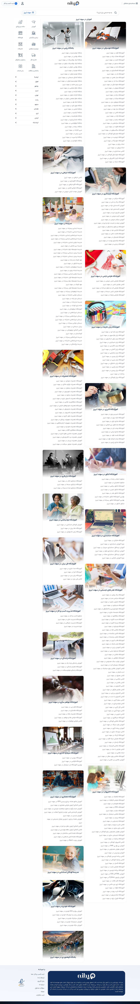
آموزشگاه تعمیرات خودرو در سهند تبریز (69, 427)
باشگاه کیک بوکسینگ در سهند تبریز (70, 60)
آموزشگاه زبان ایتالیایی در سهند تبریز (112, 353)
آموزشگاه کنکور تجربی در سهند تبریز (112, 490)
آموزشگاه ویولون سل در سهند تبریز (112, 102)
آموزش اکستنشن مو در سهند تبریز (113, 209)
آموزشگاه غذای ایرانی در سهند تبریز (113, 432)
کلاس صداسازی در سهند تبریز (114, 151)
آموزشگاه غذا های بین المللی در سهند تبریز (110, 425)
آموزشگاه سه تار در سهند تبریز (114, 81)
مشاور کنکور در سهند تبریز (115, 504)
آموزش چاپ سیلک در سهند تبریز (113, 725)
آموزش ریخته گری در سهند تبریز (113, 728)
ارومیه (36, 77)
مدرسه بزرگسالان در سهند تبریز (72, 344)
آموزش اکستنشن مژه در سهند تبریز (112, 206)
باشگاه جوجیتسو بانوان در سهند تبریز (70, 81)
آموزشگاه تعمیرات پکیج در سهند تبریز (69, 395)
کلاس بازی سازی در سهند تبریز (114, 828)
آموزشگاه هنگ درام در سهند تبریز (113, 56)
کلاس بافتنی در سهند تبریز (115, 683)
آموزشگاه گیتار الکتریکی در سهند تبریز (112, 158)
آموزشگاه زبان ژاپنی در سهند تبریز (113, 367)
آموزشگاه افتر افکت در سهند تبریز (113, 881)
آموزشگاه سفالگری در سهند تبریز (113, 616)
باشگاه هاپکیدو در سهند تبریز (72, 116)
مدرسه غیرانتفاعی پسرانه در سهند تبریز (69, 337)
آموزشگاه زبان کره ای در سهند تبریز (113, 332)
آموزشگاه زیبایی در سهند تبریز (114, 244)
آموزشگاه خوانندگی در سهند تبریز (113, 85)
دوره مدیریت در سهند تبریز (73, 626)
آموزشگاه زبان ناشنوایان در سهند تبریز (69, 532)
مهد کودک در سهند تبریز (74, 285)
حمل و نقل (34, 60)
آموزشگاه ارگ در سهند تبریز (115, 116)
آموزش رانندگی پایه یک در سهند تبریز (69, 663)
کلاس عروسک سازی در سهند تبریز (113, 732)
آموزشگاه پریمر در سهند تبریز (114, 818)
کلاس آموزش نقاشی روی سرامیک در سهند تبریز (108, 668)
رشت (36, 100)
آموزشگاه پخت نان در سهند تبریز (113, 428)
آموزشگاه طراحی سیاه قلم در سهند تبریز (111, 739)
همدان (36, 109)
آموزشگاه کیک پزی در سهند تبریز (113, 418)
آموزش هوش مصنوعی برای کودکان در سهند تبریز (108, 832)
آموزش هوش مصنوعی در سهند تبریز (112, 849)
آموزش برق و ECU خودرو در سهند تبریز (69, 911)
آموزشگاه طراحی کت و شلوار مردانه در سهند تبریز (108, 288)
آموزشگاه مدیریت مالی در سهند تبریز (70, 619)
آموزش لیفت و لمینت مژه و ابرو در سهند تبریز (109, 223)
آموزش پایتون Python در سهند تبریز (112, 877)
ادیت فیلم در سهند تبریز (116, 672)
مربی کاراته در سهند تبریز (73, 130)
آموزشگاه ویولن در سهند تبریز (114, 88)
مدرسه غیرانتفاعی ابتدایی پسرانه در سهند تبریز (66, 239)
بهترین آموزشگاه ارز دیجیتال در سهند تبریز (68, 765)
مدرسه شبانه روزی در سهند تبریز (71, 270)
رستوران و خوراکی (20, 60)
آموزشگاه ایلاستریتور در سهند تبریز (113, 895)
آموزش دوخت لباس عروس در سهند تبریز (68, 192)
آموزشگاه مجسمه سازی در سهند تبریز (112, 612)
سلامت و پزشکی (20, 26)
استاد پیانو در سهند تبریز (116, 144)
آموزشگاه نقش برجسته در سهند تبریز (112, 637)
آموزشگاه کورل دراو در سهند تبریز (113, 898)
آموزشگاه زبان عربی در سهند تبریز (113, 360)
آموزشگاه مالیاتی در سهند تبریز (114, 540)
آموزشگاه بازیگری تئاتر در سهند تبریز (70, 481)
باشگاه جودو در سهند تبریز (73, 70)
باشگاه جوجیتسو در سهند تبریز (72, 53)
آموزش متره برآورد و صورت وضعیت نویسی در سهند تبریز (63, 809)
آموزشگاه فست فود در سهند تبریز (113, 435)
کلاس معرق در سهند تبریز (115, 676)
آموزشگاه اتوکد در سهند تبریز (114, 888)
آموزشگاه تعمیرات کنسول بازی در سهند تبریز (67, 398)
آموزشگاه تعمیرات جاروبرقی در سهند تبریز (68, 409)
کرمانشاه (35, 123)
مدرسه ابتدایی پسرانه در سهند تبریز (70, 228)
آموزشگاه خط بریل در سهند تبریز (71, 528)
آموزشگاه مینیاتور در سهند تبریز (113, 605)
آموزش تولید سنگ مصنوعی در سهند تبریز (110, 661)
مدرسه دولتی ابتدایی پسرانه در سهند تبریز (68, 274)
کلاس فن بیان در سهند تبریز (72, 579)
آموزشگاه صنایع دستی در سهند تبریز (112, 651)
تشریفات (20, 49)
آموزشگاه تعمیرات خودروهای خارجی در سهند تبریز (66, 406)
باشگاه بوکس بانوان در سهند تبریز (71, 67)
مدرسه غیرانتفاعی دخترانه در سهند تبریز (69, 341)
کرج (37, 113)
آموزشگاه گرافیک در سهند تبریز (114, 797)
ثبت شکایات (40, 995)
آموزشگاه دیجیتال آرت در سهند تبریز (112, 665)
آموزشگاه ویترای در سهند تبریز (114, 626)
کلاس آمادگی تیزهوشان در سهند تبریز (70, 330)
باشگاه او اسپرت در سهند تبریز (72, 137)
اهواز (36, 82)
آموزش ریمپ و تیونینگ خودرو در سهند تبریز (67, 915)
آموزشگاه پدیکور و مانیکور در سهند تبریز (111, 227)
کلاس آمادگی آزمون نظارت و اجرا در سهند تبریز (67, 826)
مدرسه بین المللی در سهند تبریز (71, 246)
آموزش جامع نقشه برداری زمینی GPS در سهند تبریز (65, 802)
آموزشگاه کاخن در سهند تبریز (114, 113)
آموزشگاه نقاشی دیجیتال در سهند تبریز (111, 814)
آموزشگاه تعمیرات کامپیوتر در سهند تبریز (68, 413)
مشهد (36, 104)
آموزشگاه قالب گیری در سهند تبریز (113, 640)
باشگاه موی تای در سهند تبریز (72, 106)
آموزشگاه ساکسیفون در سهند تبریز (113, 130)
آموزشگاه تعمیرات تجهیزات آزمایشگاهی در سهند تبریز (64, 423)
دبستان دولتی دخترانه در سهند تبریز (70, 295)
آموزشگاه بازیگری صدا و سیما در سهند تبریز (68, 488)
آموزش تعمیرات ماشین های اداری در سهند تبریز (66, 434)
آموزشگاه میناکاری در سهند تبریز (113, 718)
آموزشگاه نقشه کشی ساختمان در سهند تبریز (67, 833)
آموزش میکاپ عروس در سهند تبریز (112, 220)
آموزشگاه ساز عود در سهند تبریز (114, 109)
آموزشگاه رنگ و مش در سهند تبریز (113, 202)
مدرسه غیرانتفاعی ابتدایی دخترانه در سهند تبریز (66, 235)
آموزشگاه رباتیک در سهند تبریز (114, 839)
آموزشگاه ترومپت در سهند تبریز (114, 137)
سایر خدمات (20, 71)
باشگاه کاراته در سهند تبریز (73, 92)
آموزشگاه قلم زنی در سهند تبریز (71, 707)
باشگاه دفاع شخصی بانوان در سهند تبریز (69, 99)
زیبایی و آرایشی (33, 38)
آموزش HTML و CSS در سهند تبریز (112, 874)
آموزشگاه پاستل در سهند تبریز (114, 742)
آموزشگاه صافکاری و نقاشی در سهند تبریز (68, 402)
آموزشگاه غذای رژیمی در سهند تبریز (112, 442)
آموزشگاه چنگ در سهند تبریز (115, 99)
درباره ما (41, 985)
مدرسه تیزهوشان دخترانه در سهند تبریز (69, 267)
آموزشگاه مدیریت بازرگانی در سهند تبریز (69, 623)
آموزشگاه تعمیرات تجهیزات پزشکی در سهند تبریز (66, 420)
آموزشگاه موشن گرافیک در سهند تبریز (112, 800)
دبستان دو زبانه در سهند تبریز (72, 299)
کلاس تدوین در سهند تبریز (115, 714)
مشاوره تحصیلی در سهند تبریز (114, 483)
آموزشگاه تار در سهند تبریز (115, 74)
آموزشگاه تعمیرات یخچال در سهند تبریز (69, 388)
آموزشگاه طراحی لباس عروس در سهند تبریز (110, 281)
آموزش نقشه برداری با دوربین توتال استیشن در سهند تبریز (64, 821)
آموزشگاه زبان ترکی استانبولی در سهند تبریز (110, 339)
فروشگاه (20, 38)
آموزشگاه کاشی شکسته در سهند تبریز (112, 633)
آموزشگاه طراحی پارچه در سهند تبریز (112, 295)
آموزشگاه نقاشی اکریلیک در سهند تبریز (111, 746)
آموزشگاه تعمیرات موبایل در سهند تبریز (69, 381)
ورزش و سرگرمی (33, 49)
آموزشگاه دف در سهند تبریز (115, 67)
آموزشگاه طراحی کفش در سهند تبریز (70, 188)
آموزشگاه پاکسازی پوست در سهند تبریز (111, 241)
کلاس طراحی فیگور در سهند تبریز (113, 690)
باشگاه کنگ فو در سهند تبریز (72, 102)
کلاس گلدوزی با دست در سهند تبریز (112, 697)
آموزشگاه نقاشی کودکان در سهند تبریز (112, 721)
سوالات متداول (39, 988)
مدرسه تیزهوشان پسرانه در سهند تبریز (69, 291)
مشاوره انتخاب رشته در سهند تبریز (113, 479)
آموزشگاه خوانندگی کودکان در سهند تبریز (111, 155)
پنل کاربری (41, 981)
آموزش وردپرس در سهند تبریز (114, 853)
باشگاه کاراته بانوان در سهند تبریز (71, 95)
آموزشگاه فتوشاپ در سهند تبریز (114, 804)
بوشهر (36, 86)
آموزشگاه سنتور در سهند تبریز (114, 64)
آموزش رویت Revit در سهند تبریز (71, 840)
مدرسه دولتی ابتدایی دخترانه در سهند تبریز (68, 242)
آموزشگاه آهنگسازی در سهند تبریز (113, 70)
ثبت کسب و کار (10, 3)
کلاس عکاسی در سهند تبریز (115, 679)
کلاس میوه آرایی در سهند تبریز (114, 711)
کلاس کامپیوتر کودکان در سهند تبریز (112, 842)
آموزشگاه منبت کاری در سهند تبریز (113, 619)
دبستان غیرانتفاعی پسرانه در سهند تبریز (69, 316)
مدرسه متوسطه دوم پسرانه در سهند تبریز (68, 281)
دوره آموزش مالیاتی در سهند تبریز (113, 558)
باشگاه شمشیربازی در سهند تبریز (71, 120)
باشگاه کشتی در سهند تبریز (73, 109)
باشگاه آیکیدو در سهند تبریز (73, 113)
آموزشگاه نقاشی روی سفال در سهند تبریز (111, 756)
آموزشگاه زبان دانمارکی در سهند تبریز (112, 363)
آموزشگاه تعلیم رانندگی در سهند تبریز (70, 667)
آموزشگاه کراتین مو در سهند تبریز (113, 230)
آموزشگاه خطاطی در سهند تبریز (114, 658)
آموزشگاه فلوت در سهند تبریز (114, 127)
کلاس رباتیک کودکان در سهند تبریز (113, 860)
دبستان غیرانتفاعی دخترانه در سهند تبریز (68, 320)
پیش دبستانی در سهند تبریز (72, 327)
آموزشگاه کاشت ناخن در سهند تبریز (112, 234)
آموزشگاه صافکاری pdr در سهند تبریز (70, 430)
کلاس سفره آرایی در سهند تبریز (114, 700)
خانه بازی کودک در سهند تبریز (72, 306)
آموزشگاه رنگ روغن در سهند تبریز (113, 595)
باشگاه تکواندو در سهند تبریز (72, 141)
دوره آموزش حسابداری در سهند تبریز (112, 544)
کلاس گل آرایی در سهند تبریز (115, 707)
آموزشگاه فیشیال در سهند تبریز (114, 237)
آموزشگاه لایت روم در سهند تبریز (113, 891)
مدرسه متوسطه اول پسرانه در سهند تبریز (68, 288)
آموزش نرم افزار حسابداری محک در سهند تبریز (109, 554)
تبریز (36, 91)
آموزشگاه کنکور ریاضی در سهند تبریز (112, 486)
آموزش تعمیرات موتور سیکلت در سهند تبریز (67, 444)
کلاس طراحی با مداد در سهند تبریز (113, 749)
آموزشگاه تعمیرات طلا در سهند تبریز (70, 714)
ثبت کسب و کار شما (37, 974)
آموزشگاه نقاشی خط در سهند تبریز (113, 630)
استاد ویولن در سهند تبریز (115, 148)
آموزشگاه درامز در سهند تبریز (115, 120)
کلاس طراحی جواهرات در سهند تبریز (70, 721)
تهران (36, 95)
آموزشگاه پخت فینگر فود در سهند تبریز (111, 439)
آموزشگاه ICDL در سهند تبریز (115, 807)
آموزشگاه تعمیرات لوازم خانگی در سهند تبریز (67, 384)
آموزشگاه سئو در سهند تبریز (115, 811)
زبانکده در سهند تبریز (117, 374)
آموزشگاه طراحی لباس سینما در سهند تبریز (110, 291)
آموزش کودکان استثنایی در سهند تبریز (69, 525)
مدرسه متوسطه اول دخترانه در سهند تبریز (68, 277)
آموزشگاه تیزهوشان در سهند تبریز (71, 309)
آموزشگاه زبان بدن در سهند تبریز (71, 576)
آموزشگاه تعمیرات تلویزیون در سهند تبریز (68, 392)
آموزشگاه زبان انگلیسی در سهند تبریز (112, 346)
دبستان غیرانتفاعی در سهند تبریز (71, 313)
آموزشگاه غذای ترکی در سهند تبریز (113, 421)
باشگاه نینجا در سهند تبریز (73, 127)
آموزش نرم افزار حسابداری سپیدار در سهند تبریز (109, 548)
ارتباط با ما (41, 978)
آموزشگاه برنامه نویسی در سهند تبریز (112, 870)
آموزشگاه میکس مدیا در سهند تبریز (112, 598)
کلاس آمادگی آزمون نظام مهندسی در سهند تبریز (66, 830)
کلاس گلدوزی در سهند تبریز (115, 686)
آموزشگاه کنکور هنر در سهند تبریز (113, 493)
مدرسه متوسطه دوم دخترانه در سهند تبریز (68, 249)
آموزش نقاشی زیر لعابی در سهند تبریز (112, 760)
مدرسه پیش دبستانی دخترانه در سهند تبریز (67, 256)
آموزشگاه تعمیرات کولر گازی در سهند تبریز (68, 416)
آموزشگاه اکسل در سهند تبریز (114, 863)
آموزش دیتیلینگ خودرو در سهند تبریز (69, 922)
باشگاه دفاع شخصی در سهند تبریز (71, 88)
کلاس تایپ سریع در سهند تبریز (114, 825)
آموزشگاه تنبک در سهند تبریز (114, 162)
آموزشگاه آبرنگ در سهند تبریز (114, 735)
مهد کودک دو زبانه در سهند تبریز (71, 260)
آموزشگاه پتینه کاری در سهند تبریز (113, 623)
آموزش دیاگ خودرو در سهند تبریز (71, 925)
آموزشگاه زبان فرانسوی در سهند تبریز (112, 335)
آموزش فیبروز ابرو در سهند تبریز (113, 213)
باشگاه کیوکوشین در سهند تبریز (71, 123)
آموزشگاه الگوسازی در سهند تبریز (71, 181)
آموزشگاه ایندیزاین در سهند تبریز (113, 821)
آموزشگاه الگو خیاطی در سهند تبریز (70, 184)
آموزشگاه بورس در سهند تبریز (72, 758)
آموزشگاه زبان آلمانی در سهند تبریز (113, 349)
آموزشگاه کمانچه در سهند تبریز (114, 106)
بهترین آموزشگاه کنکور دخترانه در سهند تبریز (109, 497)
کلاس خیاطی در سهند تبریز (73, 177)
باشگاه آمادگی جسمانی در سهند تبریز (70, 77)
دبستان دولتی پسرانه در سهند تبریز (70, 323)
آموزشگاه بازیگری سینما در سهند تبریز (69, 484)
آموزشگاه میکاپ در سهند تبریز (114, 199)
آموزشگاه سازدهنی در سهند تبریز (113, 123)
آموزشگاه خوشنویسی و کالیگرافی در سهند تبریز (109, 609)
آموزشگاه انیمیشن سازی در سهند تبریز (111, 835)
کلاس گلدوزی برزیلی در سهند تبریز (113, 693)
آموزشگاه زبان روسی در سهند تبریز (113, 370)
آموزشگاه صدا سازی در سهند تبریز (71, 569)
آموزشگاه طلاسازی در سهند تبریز (71, 710)
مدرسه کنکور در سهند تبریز (73, 263)
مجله (42, 992)
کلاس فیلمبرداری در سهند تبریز (114, 704)
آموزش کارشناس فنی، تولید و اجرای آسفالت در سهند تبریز (63, 812)
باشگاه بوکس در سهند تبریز (73, 56)
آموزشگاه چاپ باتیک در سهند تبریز (113, 644)
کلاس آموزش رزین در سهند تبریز (113, 647)
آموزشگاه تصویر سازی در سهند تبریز (112, 602)
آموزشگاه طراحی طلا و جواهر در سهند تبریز (68, 718)
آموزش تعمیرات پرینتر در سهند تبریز (70, 441)
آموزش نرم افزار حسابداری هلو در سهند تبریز (109, 551)
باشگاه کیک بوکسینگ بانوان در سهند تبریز (68, 64)
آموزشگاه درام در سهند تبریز (115, 95)
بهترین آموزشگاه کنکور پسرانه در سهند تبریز (109, 500)
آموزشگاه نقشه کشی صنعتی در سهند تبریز (68, 837)
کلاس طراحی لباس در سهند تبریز (113, 285)
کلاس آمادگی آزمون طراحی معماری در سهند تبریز (66, 805)
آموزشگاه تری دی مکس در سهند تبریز (112, 884)
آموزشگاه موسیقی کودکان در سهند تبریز (111, 134)
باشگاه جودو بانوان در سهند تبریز (71, 74)
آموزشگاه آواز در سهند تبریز (115, 53)
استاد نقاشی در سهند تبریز (115, 753)
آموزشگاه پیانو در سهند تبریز (115, 92)
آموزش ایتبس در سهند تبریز (72, 816)
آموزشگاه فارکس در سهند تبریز (72, 761)
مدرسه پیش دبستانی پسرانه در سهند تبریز (68, 253)
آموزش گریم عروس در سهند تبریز (113, 216)
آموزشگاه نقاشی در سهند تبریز (114, 655)
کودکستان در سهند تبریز (74, 334)
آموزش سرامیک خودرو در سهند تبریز (70, 918)
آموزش (34, 26)
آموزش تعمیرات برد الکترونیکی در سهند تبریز (67, 437)
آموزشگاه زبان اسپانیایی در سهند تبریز (112, 342)
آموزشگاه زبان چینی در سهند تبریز (113, 356)
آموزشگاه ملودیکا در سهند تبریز (114, 141)
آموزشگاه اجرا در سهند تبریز (73, 572)
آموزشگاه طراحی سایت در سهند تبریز (112, 867)
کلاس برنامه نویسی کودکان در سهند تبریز (110, 856)
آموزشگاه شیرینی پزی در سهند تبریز (112, 414)
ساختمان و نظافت (34, 71)
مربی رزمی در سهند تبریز (74, 134)
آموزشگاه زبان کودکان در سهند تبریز (112, 377)
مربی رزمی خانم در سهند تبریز (72, 85)
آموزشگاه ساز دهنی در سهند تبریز (113, 77)
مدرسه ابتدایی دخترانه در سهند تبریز (70, 232)
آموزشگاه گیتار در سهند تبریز (115, 60)
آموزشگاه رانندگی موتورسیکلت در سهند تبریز (67, 670)
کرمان (36, 118)
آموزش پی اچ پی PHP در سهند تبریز (112, 846)
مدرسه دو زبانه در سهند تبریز (72, 302)
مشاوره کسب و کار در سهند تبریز (71, 616)
